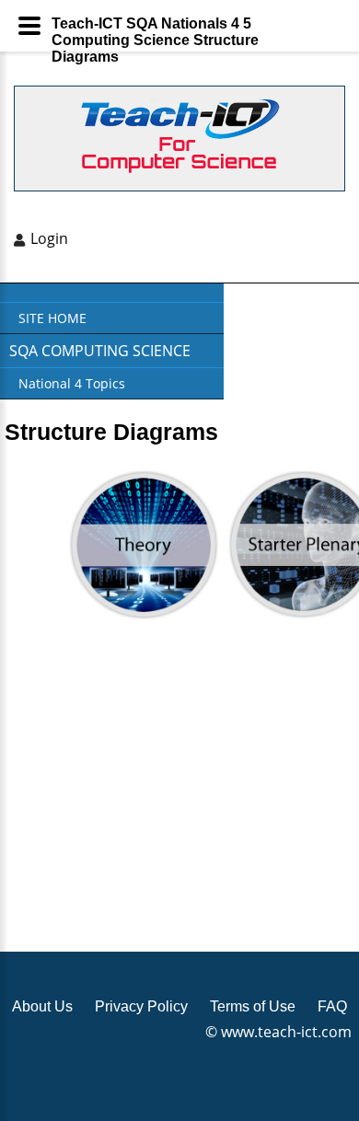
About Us (42, 1006)
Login (49, 238)
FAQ (332, 1006)
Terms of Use (252, 1006)
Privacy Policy (141, 1006)
